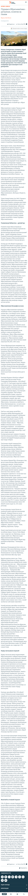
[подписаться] (5, 880)
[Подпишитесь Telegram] (16, 877)
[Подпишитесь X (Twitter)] (9, 877)
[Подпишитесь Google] (2, 877)
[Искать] (24, 894)
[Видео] (17, 894)
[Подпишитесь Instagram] (19, 877)
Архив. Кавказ (5, 6)
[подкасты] (11, 894)
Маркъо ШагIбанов (6, 18)
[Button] (10, 24)
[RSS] (23, 877)
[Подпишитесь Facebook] (5, 877)
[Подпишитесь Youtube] (12, 877)
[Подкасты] (2, 880)
